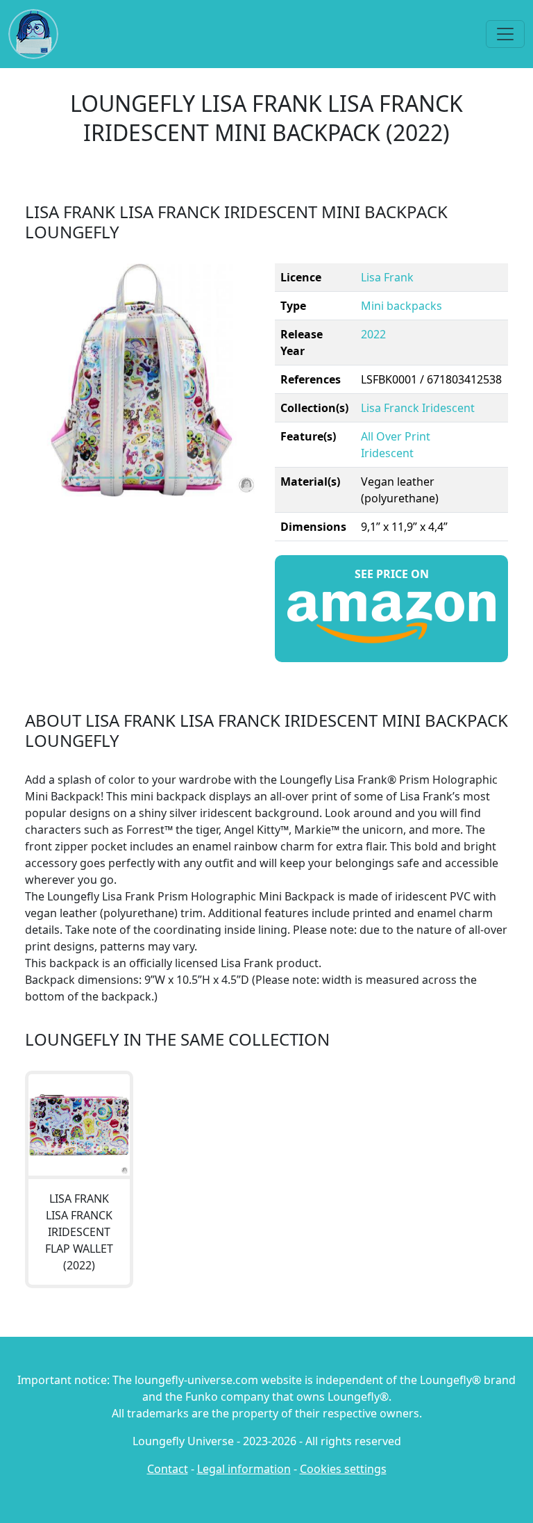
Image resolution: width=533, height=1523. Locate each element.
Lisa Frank (387, 277)
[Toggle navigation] (505, 34)
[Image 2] (129, 478)
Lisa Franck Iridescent (418, 407)
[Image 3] (154, 478)
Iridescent (387, 453)
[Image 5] (204, 478)
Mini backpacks (401, 305)
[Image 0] (79, 478)
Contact (167, 1468)
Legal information (244, 1468)
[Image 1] (104, 478)
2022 (373, 334)
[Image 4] (179, 478)
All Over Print (395, 436)
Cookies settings (343, 1468)
